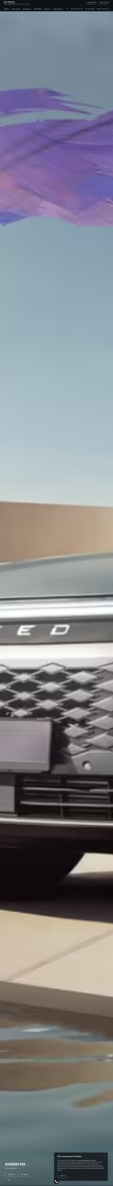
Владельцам (27, 9)
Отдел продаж (91, 4)
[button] (104, 1156)
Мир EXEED (37, 9)
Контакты (47, 9)
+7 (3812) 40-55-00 (91, 2)
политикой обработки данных (86, 1160)
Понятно (63, 1176)
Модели (6, 9)
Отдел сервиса (104, 4)
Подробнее (11, 1174)
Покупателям (16, 9)
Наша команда (57, 9)
